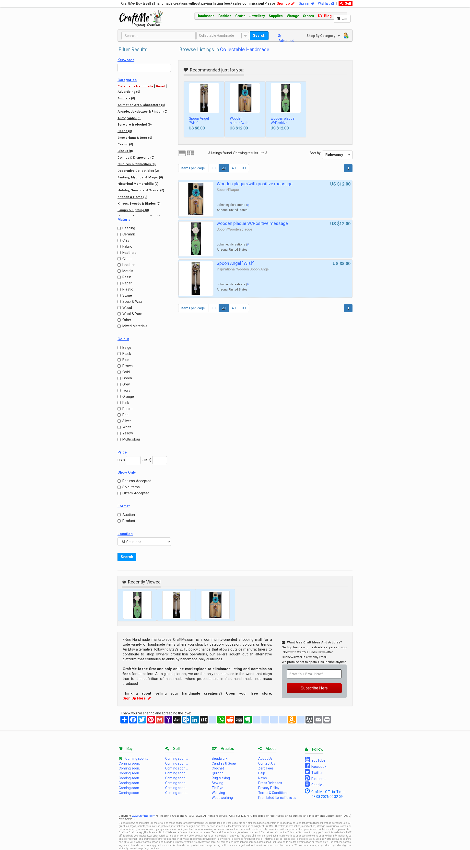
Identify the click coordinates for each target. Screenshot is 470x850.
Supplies (276, 16)
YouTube (317, 760)
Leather (128, 265)
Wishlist (324, 3)
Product (128, 521)
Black (126, 353)
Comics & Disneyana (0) (136, 157)
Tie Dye (217, 788)
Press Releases (270, 783)
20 (224, 168)
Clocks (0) (125, 151)
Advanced (286, 41)
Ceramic (129, 234)
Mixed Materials (134, 326)
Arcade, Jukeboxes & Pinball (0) (142, 111)
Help (261, 773)
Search (259, 35)
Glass (126, 258)
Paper (127, 283)
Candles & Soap (224, 763)
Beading (128, 228)
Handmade (205, 16)
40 (234, 168)
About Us (265, 758)
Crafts (240, 16)
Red (125, 415)
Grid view (190, 153)
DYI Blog (325, 16)
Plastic (127, 289)
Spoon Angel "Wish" (199, 120)
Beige (126, 347)
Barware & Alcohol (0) (135, 124)
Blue (125, 360)
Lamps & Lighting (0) (133, 210)
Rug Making (221, 778)
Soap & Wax (132, 301)
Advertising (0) (129, 91)
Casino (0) (125, 144)
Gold (126, 372)
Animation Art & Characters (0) (141, 105)
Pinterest (318, 779)
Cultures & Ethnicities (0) (137, 164)
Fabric (127, 246)
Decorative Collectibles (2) (138, 171)
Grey (126, 384)
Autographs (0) (129, 118)
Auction (128, 514)
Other (126, 320)
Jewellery (257, 16)
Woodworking (222, 798)
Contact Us (266, 763)
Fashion (224, 16)
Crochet (218, 768)
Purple (127, 409)
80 (244, 168)
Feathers (129, 252)
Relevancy (334, 154)
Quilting (217, 773)
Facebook (318, 766)
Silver (126, 421)
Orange (128, 396)
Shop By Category (321, 36)
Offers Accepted (135, 493)
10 (214, 168)
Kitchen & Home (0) (132, 197)
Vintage (293, 16)
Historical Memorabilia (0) (138, 184)
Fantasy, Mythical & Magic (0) (140, 177)
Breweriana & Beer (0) (135, 138)
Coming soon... (136, 758)
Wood (127, 307)
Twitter (316, 773)
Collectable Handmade (216, 35)
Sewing (217, 783)
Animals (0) (126, 98)
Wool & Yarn (132, 314)
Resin (126, 277)
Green (127, 378)
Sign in (305, 3)
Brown (127, 366)
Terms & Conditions (273, 793)
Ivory (126, 390)
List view (182, 153)
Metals (127, 271)
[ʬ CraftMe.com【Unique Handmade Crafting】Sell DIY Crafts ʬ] (141, 18)
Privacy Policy (268, 788)
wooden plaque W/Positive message (282, 122)
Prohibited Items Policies (277, 798)
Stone (127, 295)
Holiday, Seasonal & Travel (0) (141, 190)
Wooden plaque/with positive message (243, 122)
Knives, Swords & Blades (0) (139, 203)
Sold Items (131, 487)
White (126, 427)
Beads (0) (125, 131)
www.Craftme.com (143, 815)
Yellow (127, 433)
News (262, 778)
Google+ (317, 785)
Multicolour (131, 439)
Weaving (218, 793)
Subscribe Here (314, 688)
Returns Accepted (136, 481)
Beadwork (219, 758)
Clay (125, 240)
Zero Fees (266, 768)
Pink (125, 402)
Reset (160, 86)
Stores (308, 16)
